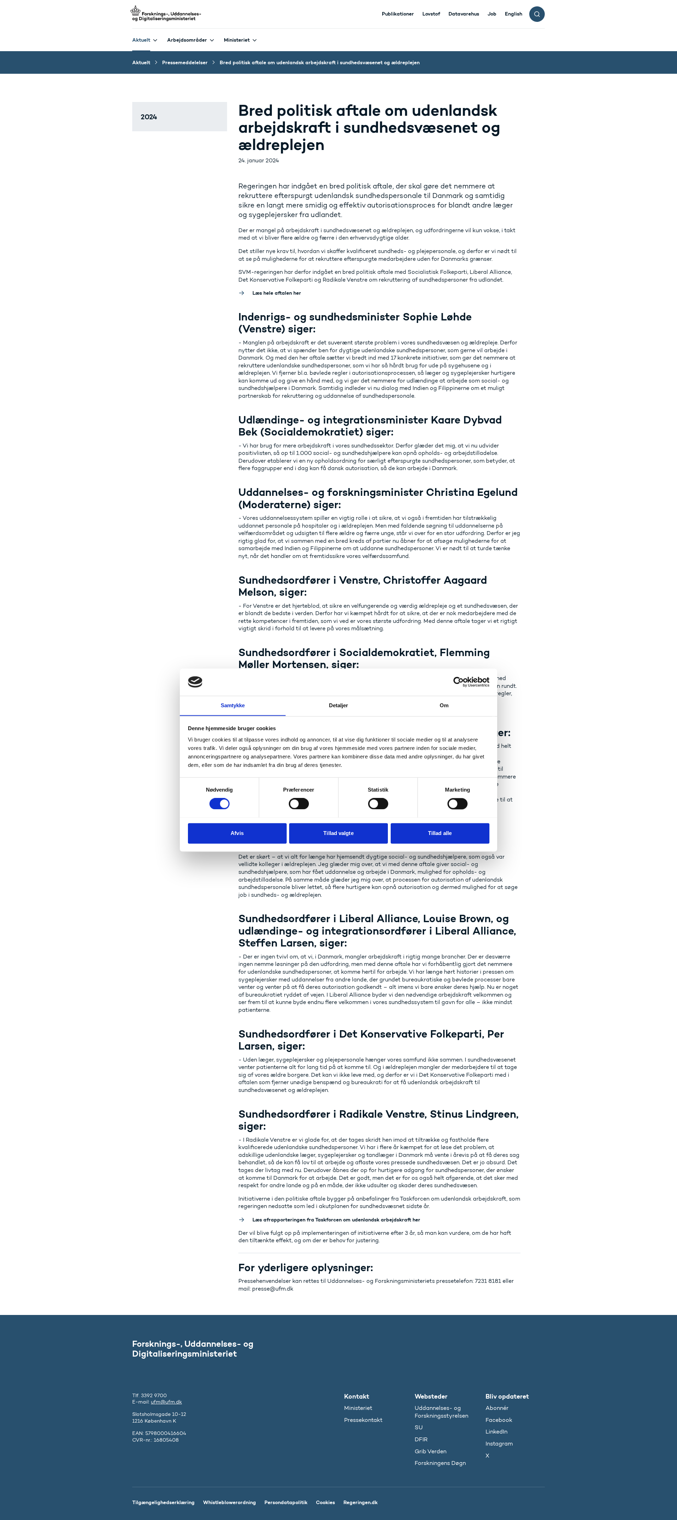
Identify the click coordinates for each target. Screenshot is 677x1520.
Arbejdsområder (187, 40)
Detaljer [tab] (338, 705)
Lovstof (431, 14)
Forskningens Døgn (440, 1463)
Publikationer (398, 14)
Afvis (237, 833)
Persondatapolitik (285, 1502)
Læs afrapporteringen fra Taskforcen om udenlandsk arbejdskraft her (337, 1219)
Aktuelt (141, 40)
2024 (149, 116)
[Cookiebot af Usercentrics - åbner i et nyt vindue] (458, 682)
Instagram (499, 1443)
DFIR (421, 1439)
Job (492, 14)
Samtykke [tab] (233, 705)
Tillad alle (440, 833)
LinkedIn (496, 1431)
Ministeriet (237, 40)
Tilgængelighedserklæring (163, 1502)
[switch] (299, 803)
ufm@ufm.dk (166, 1402)
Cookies (325, 1502)
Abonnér (497, 1408)
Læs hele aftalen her (276, 293)
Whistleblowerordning (229, 1502)
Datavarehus (464, 14)
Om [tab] (444, 705)
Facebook (499, 1420)
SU (419, 1427)
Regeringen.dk (360, 1502)
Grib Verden (430, 1451)
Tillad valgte (338, 833)
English (513, 14)
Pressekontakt (363, 1420)
